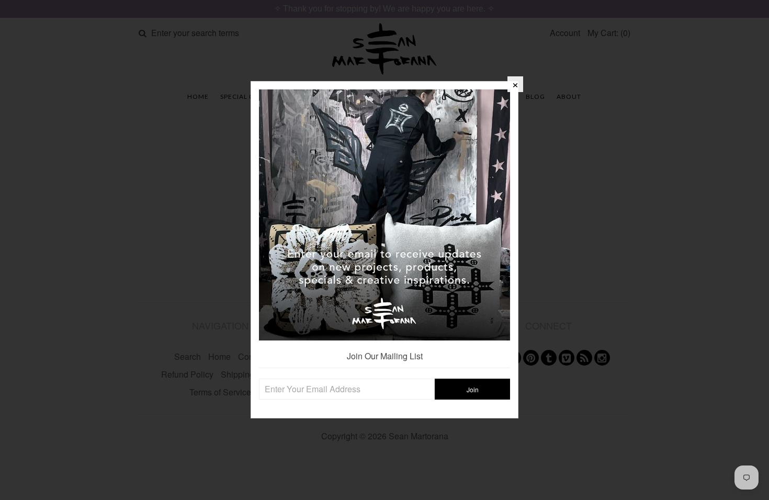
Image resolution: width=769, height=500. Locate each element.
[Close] (515, 84)
